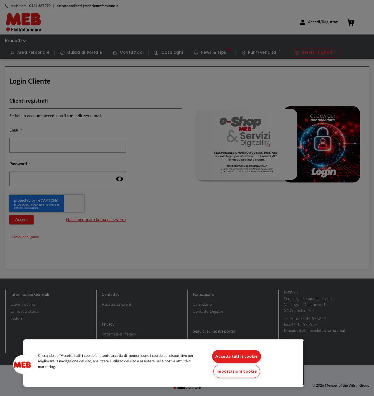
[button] (22, 364)
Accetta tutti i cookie (236, 356)
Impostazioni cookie (237, 371)
